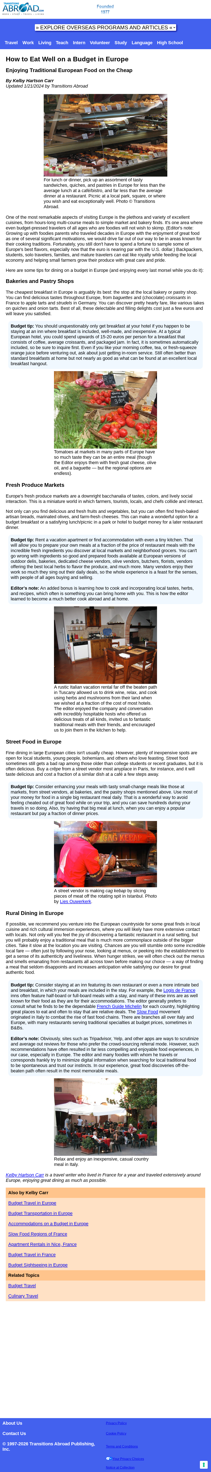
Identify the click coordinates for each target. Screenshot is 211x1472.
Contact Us (14, 1433)
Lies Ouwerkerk (75, 901)
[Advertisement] (105, 1358)
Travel (11, 42)
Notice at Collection (120, 1467)
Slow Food (147, 1011)
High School (170, 42)
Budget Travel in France (32, 1254)
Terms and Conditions (122, 1446)
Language (142, 42)
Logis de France (179, 990)
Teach (62, 42)
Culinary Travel (23, 1296)
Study (121, 42)
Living (44, 42)
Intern (79, 42)
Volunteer (100, 42)
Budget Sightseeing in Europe (38, 1265)
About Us (12, 1423)
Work (28, 42)
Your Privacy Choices (128, 1459)
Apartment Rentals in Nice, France (42, 1244)
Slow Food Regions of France (37, 1234)
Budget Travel (22, 1285)
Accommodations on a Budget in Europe (48, 1223)
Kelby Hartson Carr (25, 1174)
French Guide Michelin (119, 1006)
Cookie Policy (116, 1433)
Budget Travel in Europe (32, 1203)
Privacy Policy (116, 1423)
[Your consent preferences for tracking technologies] (204, 1465)
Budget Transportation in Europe (40, 1213)
